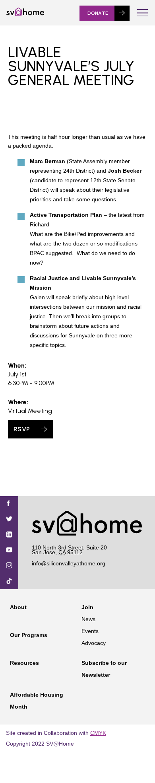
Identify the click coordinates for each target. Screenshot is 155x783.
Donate (97, 13)
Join (87, 607)
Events (90, 631)
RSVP (22, 429)
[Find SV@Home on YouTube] (9, 550)
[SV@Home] (25, 14)
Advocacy (93, 643)
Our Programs (28, 635)
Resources (24, 663)
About (18, 607)
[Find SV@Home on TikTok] (9, 581)
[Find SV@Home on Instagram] (9, 566)
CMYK (98, 733)
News (88, 619)
